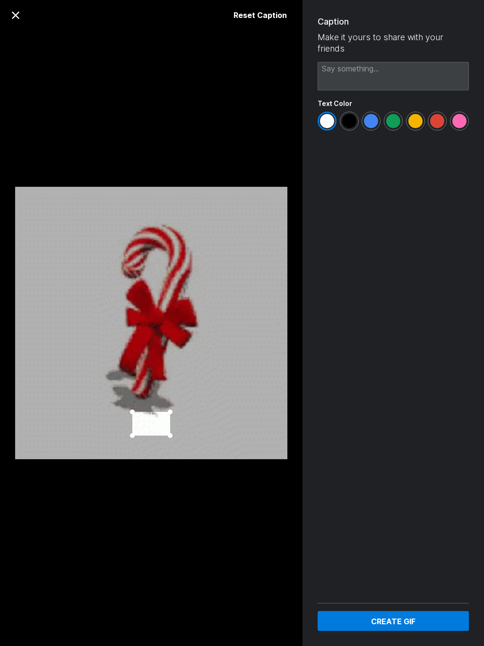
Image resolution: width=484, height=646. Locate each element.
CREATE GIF (393, 621)
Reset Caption (260, 15)
